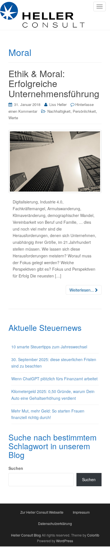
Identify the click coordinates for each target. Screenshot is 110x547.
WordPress (64, 540)
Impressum (81, 512)
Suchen (15, 468)
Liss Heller (58, 104)
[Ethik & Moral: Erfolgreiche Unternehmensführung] (55, 161)
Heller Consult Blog (26, 535)
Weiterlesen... (82, 290)
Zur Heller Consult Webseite (41, 512)
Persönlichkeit (84, 111)
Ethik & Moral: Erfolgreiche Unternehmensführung (53, 83)
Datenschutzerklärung (55, 523)
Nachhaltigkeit (59, 111)
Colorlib (93, 535)
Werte (13, 117)
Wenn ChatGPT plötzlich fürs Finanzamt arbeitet (54, 378)
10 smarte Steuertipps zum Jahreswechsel (49, 347)
